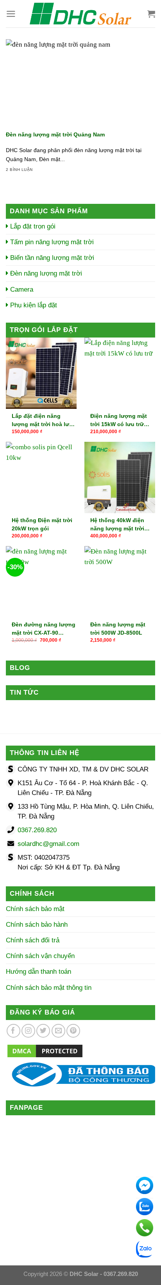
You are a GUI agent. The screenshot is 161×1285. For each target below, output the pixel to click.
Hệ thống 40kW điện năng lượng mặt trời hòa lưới (117, 524)
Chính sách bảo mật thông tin (48, 987)
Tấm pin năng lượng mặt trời (51, 242)
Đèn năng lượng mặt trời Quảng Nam (55, 134)
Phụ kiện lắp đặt (32, 305)
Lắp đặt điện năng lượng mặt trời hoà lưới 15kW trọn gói (43, 420)
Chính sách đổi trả (32, 940)
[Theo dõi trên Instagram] (28, 1031)
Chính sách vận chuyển (40, 956)
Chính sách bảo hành (37, 924)
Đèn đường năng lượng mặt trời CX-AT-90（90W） (43, 628)
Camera (20, 289)
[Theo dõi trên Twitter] (43, 1031)
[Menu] (11, 14)
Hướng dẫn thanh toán (38, 971)
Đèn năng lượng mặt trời (45, 273)
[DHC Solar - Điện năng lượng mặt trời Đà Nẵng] (80, 14)
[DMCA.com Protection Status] (45, 1050)
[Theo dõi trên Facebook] (13, 1031)
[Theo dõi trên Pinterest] (73, 1031)
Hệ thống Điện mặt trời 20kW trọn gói (42, 524)
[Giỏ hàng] (151, 13)
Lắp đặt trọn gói (31, 226)
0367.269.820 (37, 830)
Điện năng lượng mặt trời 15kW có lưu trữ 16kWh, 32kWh (118, 420)
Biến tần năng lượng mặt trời (51, 257)
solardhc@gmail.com (48, 844)
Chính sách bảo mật (35, 909)
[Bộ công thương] (80, 1074)
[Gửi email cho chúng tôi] (58, 1031)
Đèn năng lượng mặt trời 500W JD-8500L (117, 628)
